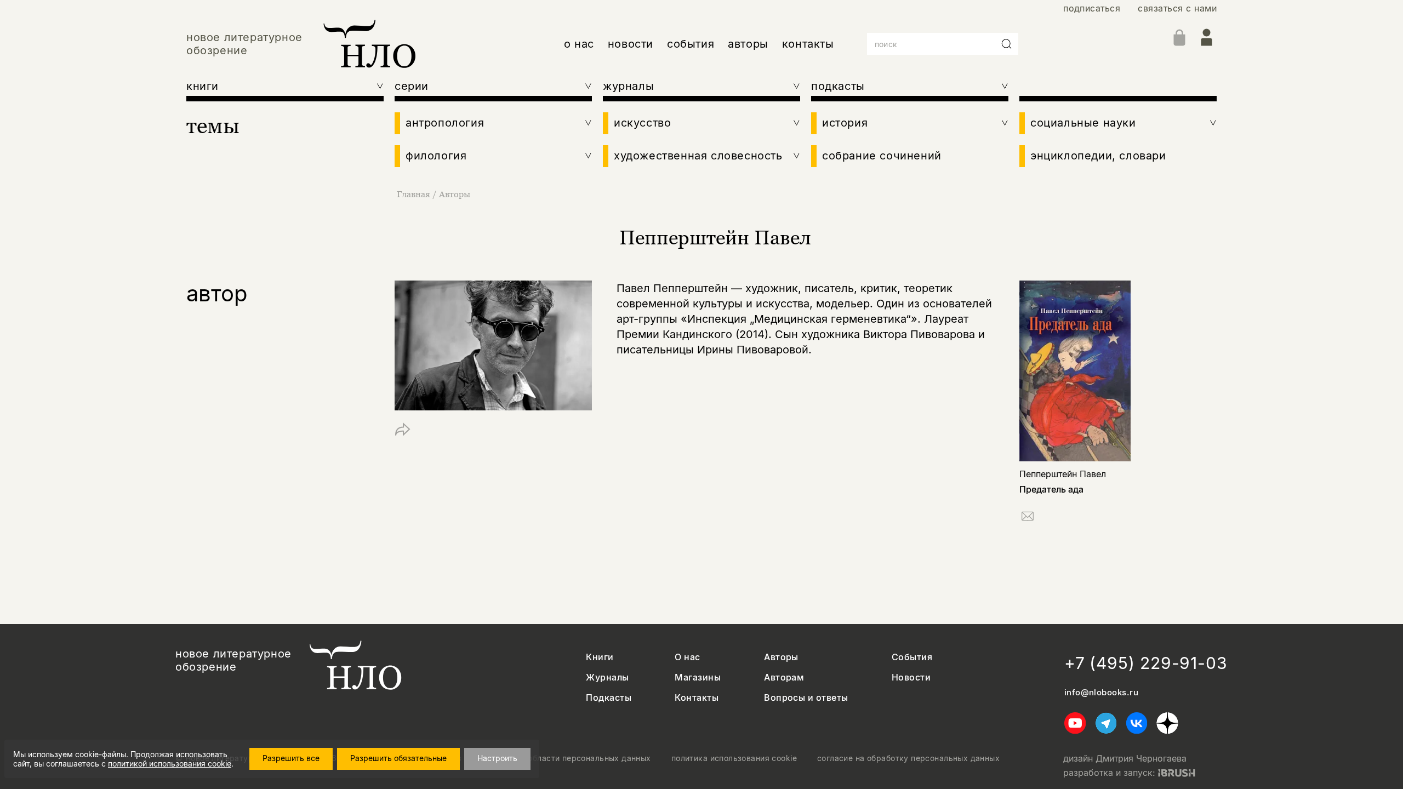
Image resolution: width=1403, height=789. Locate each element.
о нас (579, 43)
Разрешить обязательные (398, 758)
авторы (748, 43)
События (912, 657)
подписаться (1091, 8)
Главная (413, 194)
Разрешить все (291, 758)
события (690, 43)
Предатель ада (1051, 489)
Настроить (497, 758)
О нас (687, 657)
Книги (599, 657)
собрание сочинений (882, 155)
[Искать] (1007, 44)
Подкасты (608, 698)
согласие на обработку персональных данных (908, 758)
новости (630, 43)
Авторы (454, 194)
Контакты (696, 698)
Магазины (698, 677)
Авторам (784, 677)
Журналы (607, 677)
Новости (911, 677)
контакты (808, 43)
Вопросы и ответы (806, 698)
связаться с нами (1177, 8)
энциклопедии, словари (1098, 155)
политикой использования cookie (169, 763)
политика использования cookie (734, 758)
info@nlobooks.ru (1101, 692)
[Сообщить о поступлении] (1027, 518)
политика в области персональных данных (566, 758)
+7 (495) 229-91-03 (1146, 663)
